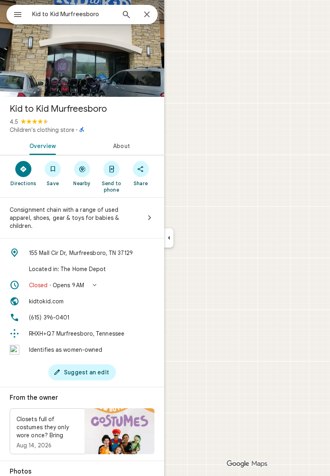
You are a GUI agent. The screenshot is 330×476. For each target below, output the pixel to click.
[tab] (41, 145)
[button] (82, 285)
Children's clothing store (42, 130)
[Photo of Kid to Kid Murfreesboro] (82, 48)
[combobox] (73, 14)
